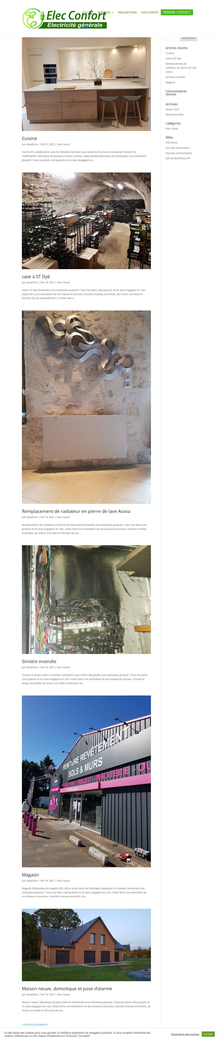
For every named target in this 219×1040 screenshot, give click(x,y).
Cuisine (29, 138)
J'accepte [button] (208, 1034)
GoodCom (32, 144)
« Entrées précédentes (35, 1024)
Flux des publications (178, 147)
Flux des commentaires (179, 153)
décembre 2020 (174, 114)
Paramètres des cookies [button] (185, 1034)
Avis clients (149, 12)
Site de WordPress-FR (178, 158)
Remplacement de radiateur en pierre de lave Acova (76, 511)
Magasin (30, 875)
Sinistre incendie (39, 661)
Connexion (172, 142)
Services (104, 12)
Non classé (63, 144)
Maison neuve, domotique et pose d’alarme (67, 988)
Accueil (88, 12)
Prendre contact (176, 12)
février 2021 (172, 109)
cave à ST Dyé (36, 276)
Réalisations (127, 12)
